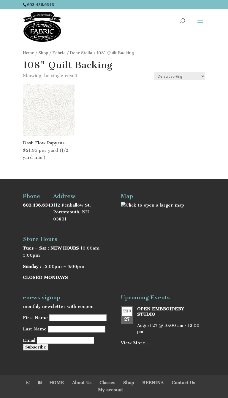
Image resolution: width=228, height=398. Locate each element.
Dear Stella (81, 52)
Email (29, 340)
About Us (81, 382)
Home (28, 52)
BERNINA (153, 382)
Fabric (59, 52)
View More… (135, 343)
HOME (57, 382)
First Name (35, 317)
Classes (107, 382)
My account (110, 389)
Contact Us (183, 382)
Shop (43, 52)
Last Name (35, 329)
